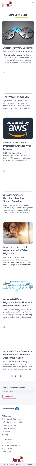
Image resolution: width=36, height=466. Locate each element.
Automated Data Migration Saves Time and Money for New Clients (17, 302)
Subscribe (9, 396)
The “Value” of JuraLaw (16, 96)
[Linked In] (17, 408)
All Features (6, 416)
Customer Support (9, 428)
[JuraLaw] (7, 4)
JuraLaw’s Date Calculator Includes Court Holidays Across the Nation (17, 354)
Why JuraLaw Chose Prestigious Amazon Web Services (17, 146)
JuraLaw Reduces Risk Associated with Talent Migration (15, 250)
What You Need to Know (11, 445)
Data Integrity (7, 431)
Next (21, 376)
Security (5, 434)
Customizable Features (10, 425)
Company (5, 442)
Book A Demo (7, 439)
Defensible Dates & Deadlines (13, 422)
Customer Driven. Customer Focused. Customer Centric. (18, 49)
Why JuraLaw (7, 448)
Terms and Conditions (23, 464)
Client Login (6, 451)
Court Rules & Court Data (11, 419)
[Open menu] (33, 3)
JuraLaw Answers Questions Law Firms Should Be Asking (14, 198)
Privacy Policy (9, 464)
